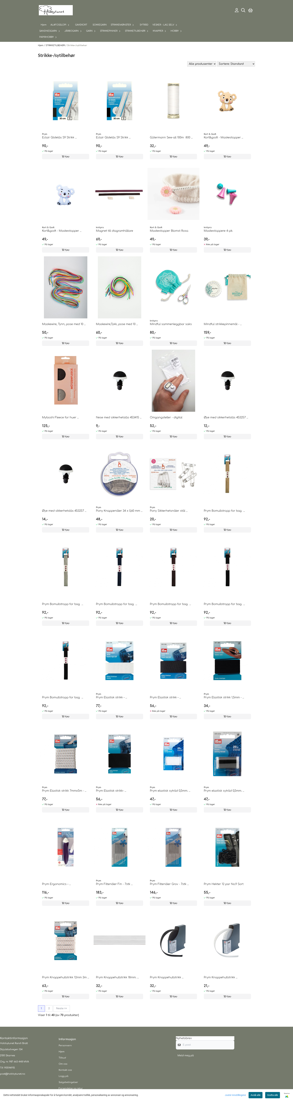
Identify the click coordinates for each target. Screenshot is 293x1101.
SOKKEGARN (100, 25)
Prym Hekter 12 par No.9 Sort (223, 884)
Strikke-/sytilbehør (77, 45)
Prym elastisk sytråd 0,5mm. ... (170, 790)
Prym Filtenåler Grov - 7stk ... (169, 884)
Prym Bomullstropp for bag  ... (224, 510)
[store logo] (56, 10)
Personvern (65, 1045)
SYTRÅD (144, 25)
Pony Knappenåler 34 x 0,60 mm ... (119, 510)
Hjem (41, 45)
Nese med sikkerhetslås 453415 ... (118, 417)
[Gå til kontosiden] (236, 10)
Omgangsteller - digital (166, 417)
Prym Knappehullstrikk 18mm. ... (117, 977)
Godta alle (272, 1095)
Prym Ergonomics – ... (56, 884)
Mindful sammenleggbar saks (171, 324)
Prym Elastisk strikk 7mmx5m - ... (64, 790)
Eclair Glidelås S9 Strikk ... (59, 137)
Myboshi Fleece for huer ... (60, 417)
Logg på (63, 1076)
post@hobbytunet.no (12, 1074)
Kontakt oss (65, 1070)
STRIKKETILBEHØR (55, 45)
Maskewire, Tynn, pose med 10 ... (64, 324)
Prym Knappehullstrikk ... (166, 977)
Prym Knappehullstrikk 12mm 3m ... (65, 977)
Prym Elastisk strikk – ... (111, 697)
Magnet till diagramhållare (114, 230)
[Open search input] (243, 10)
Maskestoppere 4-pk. (218, 230)
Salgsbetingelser (68, 1082)
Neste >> (61, 1008)
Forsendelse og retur (71, 1088)
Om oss (63, 1064)
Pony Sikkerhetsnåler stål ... (169, 510)
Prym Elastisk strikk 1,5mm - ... (224, 697)
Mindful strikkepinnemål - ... (223, 324)
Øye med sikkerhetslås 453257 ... (226, 417)
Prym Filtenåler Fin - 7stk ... (114, 884)
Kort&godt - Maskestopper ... (223, 137)
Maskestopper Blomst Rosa (169, 230)
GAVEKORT (81, 25)
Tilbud (62, 1058)
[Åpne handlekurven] (250, 10)
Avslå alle (255, 1095)
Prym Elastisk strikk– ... (111, 790)
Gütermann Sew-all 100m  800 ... (171, 137)
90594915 (9, 1067)
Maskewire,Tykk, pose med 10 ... (117, 324)
